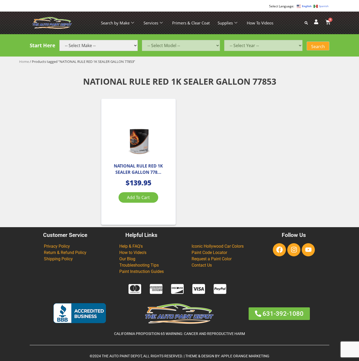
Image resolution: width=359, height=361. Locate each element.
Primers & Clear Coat (191, 23)
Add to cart (138, 197)
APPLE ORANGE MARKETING (245, 356)
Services (150, 23)
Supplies (225, 23)
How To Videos (260, 23)
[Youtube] (308, 249)
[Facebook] (279, 249)
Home (24, 61)
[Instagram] (293, 249)
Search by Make (115, 23)
